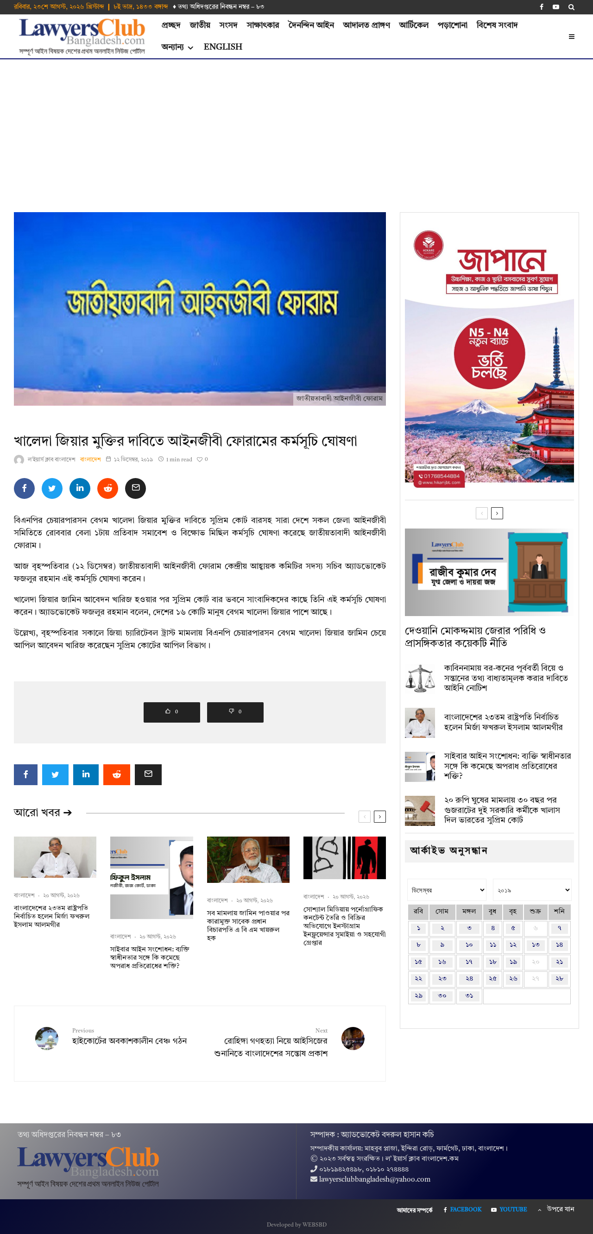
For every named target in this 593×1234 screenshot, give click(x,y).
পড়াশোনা (452, 25)
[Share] (24, 488)
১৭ (469, 962)
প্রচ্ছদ (171, 25)
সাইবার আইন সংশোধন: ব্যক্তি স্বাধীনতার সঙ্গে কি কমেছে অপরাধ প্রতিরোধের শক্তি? (149, 958)
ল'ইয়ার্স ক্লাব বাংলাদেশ (52, 460)
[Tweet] (52, 488)
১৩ (536, 945)
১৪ (559, 945)
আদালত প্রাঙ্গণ (366, 25)
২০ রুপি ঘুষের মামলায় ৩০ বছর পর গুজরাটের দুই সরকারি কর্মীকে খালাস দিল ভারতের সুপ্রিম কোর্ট (502, 810)
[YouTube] (556, 7)
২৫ (493, 979)
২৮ (559, 979)
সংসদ (229, 25)
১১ (493, 945)
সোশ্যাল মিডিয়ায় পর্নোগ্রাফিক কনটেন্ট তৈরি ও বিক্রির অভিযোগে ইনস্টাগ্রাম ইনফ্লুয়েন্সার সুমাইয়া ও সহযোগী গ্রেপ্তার (344, 927)
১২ (513, 945)
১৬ (442, 962)
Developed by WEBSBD (297, 1225)
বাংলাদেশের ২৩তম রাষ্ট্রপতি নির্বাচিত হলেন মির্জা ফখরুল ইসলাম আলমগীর (51, 917)
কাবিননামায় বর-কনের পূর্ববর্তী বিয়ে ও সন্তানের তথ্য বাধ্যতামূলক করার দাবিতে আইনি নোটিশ (506, 678)
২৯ (419, 996)
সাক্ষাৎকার (263, 25)
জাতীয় (200, 25)
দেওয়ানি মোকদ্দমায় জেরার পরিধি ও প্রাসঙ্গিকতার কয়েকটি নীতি (475, 637)
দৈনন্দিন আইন (311, 25)
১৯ (513, 962)
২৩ (442, 979)
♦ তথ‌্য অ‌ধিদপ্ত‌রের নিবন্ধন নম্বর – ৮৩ (219, 7)
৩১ (469, 996)
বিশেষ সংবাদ (497, 25)
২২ (418, 979)
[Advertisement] (296, 129)
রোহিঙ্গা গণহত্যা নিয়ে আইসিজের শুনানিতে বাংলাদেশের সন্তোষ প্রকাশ (271, 1043)
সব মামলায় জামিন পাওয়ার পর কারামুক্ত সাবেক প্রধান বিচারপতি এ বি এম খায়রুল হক (248, 926)
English (223, 47)
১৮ (493, 962)
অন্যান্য (173, 47)
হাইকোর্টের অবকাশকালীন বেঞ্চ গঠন (129, 1036)
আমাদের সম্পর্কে (415, 1211)
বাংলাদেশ (90, 460)
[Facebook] (541, 7)
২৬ (513, 979)
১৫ (418, 962)
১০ (469, 945)
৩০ (442, 996)
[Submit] (107, 488)
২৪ (469, 979)
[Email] (135, 488)
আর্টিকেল (414, 25)
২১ (559, 962)
